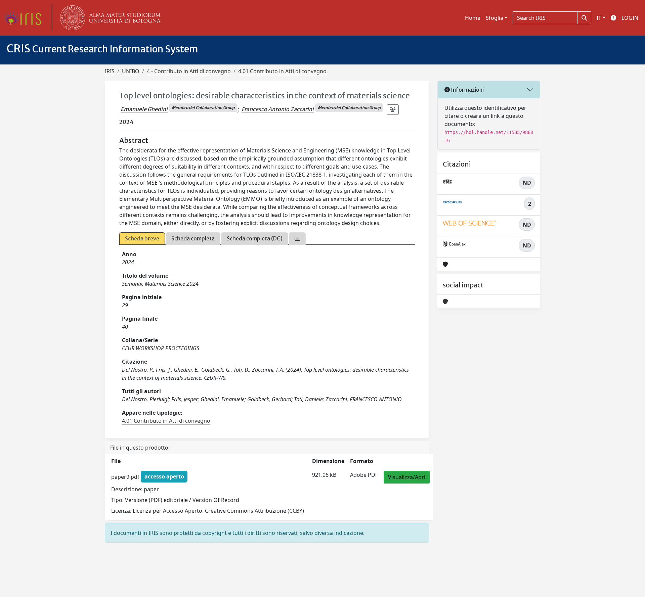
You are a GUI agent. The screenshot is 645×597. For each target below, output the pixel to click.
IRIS (110, 71)
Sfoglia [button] (494, 17)
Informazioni (467, 89)
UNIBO (130, 71)
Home (472, 17)
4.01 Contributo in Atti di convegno (282, 71)
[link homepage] (25, 17)
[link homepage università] (109, 18)
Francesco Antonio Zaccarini (278, 109)
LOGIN (629, 17)
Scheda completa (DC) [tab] (255, 238)
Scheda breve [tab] (142, 238)
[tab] (297, 238)
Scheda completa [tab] (193, 238)
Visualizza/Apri (406, 477)
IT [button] (599, 17)
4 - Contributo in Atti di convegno (189, 71)
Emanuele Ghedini (144, 109)
